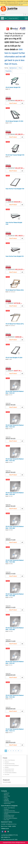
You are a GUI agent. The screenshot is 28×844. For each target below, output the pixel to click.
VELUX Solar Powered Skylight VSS (15, 155)
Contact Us (6, 793)
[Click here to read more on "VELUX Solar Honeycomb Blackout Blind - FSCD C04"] (15, 419)
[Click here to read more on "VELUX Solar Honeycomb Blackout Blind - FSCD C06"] (15, 452)
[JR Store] (10, 9)
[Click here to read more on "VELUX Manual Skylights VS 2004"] (15, 115)
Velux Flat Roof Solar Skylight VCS (15, 256)
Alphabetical (13, 68)
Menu (6, 18)
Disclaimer (6, 800)
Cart (26, 18)
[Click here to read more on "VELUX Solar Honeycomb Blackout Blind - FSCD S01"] (15, 655)
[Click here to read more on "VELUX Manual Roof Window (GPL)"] (15, 317)
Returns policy (7, 803)
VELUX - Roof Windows (10, 760)
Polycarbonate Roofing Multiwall (12, 765)
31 (18, 750)
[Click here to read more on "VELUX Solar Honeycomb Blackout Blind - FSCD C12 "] (15, 723)
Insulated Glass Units (9, 770)
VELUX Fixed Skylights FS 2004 (14, 357)
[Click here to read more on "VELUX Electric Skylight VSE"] (15, 81)
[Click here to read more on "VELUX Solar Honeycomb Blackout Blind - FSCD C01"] (15, 385)
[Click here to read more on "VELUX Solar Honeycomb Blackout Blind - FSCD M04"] (15, 520)
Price (20, 68)
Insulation (7, 761)
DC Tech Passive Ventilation (10, 772)
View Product (13, 103)
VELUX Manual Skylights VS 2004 (14, 121)
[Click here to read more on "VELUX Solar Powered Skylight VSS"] (15, 148)
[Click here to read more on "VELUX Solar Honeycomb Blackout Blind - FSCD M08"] (15, 588)
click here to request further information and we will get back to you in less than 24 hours (15, 56)
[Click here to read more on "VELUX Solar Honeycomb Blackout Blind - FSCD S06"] (15, 689)
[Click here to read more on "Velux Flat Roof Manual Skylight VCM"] (15, 216)
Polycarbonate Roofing (9, 763)
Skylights (7, 767)
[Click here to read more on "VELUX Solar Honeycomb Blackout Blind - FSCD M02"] (15, 621)
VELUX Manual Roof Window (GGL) (15, 290)
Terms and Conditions (9, 802)
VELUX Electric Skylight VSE (13, 87)
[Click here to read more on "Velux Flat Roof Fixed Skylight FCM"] (15, 182)
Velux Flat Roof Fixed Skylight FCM (15, 188)
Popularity (9, 71)
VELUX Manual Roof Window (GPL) (15, 324)
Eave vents (7, 774)
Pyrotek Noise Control (9, 769)
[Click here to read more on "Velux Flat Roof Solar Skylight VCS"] (15, 250)
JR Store (13, 842)
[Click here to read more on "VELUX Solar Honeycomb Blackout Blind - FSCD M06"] (15, 554)
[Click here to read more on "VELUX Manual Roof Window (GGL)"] (15, 284)
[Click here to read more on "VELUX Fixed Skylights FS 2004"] (15, 351)
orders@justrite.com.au (10, 824)
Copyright (6, 799)
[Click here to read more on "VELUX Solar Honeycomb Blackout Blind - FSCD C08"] (15, 486)
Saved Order (7, 796)
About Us (6, 794)
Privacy (6, 797)
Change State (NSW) (12, 18)
